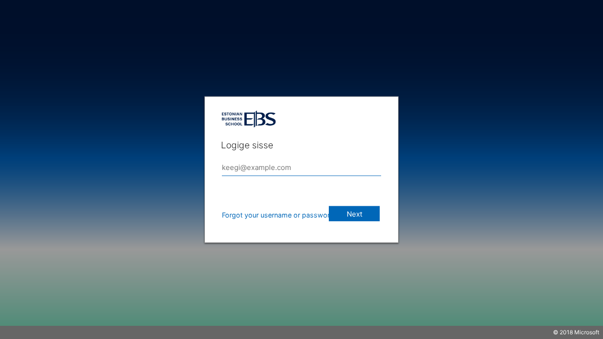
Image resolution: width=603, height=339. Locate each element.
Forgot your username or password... (281, 215)
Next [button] (354, 214)
